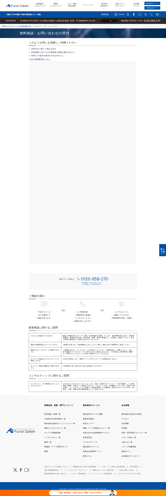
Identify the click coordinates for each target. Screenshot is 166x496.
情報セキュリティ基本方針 (103, 470)
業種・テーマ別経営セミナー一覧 (96, 428)
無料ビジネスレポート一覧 (55, 428)
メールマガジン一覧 (52, 437)
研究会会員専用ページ (92, 451)
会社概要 (125, 423)
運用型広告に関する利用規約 (84, 467)
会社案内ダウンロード (131, 456)
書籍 (46, 451)
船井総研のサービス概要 (93, 414)
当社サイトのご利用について (56, 467)
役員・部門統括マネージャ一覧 (134, 433)
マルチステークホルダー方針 (129, 474)
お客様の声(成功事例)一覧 (55, 419)
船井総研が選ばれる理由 (131, 414)
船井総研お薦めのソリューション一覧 (59, 423)
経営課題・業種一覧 (52, 414)
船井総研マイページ (91, 447)
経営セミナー (88, 423)
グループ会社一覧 (129, 437)
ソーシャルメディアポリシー (75, 470)
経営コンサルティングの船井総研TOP (16, 26)
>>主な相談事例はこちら (39, 59)
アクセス (125, 419)
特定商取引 (134, 467)
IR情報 (124, 428)
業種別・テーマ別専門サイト (56, 447)
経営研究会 (87, 437)
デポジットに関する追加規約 (113, 467)
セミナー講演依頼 (78, 474)
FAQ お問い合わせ (126, 470)
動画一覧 (48, 442)
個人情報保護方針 (51, 470)
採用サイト (126, 451)
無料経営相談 (88, 419)
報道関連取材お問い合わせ (55, 474)
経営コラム (87, 456)
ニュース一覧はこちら (109, 21)
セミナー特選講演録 (52, 433)
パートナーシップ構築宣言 (101, 474)
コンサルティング (90, 442)
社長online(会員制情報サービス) (96, 433)
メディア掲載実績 (129, 447)
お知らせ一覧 (127, 442)
